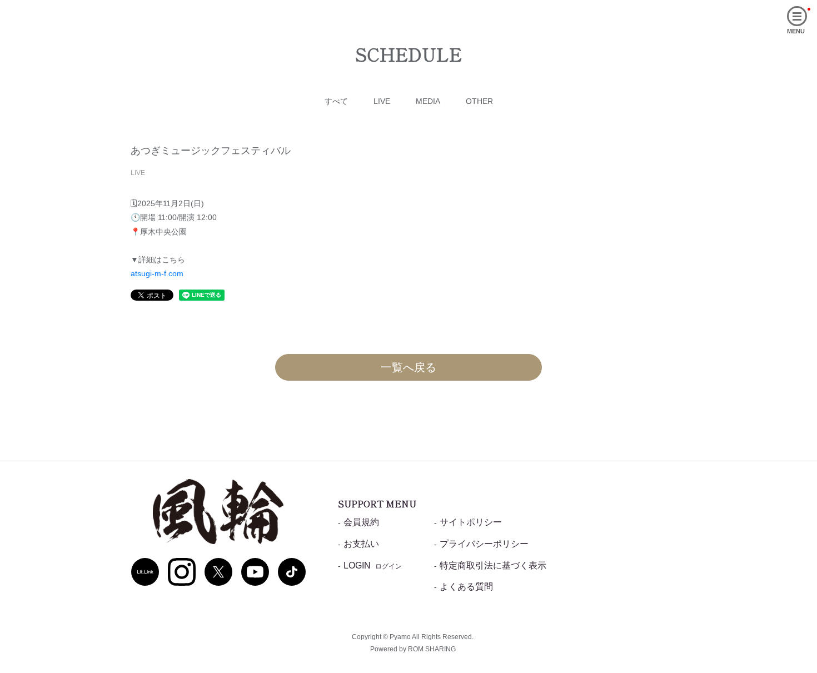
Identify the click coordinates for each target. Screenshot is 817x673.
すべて (336, 101)
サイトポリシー (471, 522)
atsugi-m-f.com (157, 273)
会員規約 (361, 522)
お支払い (361, 544)
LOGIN (372, 565)
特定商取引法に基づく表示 (493, 565)
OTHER (479, 101)
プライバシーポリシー (484, 544)
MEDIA (428, 101)
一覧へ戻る (408, 367)
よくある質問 (466, 586)
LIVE (381, 101)
